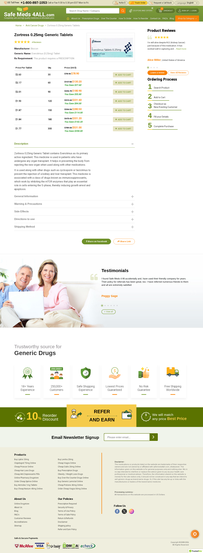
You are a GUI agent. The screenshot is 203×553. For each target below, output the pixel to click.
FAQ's (165, 18)
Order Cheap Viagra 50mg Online (72, 489)
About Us (75, 18)
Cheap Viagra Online (67, 463)
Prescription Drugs (90, 18)
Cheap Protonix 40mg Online (70, 485)
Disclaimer (62, 522)
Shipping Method (24, 226)
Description (21, 143)
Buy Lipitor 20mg (21, 459)
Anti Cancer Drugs (35, 25)
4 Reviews (36, 42)
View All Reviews (178, 72)
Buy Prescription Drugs (68, 470)
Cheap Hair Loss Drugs (24, 470)
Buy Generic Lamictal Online (70, 481)
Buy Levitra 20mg (65, 459)
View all (109, 312)
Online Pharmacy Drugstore (26, 478)
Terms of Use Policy (66, 511)
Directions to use (24, 219)
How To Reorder (140, 18)
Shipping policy (64, 526)
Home (19, 25)
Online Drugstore (21, 504)
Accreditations (20, 522)
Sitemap (17, 526)
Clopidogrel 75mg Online (25, 463)
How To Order (125, 18)
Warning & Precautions (28, 204)
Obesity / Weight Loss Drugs (70, 474)
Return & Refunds (65, 518)
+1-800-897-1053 (34, 3)
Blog (172, 18)
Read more (181, 49)
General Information (26, 196)
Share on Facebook (97, 241)
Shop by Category (186, 18)
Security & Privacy (65, 507)
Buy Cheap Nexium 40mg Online (28, 489)
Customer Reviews (22, 518)
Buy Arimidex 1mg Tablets (25, 485)
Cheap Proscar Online (23, 467)
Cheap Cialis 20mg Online (69, 467)
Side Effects (21, 211)
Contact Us (155, 18)
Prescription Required (67, 504)
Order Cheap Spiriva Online (26, 481)
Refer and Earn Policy (67, 529)
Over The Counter (109, 18)
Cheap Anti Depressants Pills (27, 474)
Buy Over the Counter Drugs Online (73, 478)
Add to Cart (124, 75)
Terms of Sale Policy (67, 515)
